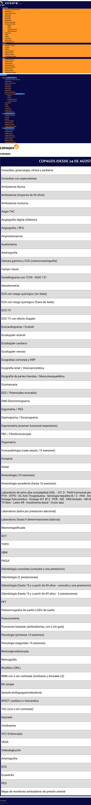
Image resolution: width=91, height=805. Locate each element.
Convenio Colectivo (9, 51)
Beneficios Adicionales (10, 22)
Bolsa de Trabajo (9, 69)
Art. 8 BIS (7, 47)
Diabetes (9, 26)
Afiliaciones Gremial (9, 54)
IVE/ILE (9, 27)
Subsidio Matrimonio (9, 65)
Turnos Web (8, 38)
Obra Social (5, 8)
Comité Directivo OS (9, 42)
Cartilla (6, 35)
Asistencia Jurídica (9, 52)
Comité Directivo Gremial (10, 56)
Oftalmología (8, 15)
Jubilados (7, 49)
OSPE (5, 800)
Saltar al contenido (4, 0)
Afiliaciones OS (8, 40)
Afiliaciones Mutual (9, 70)
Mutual (3, 58)
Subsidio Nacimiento (9, 60)
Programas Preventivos (10, 24)
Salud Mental (8, 18)
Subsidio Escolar (8, 63)
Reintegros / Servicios (10, 45)
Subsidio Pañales (9, 61)
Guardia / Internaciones (10, 13)
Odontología (8, 33)
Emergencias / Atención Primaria (12, 9)
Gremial (4, 44)
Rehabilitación (8, 20)
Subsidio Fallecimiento (10, 67)
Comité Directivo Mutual (10, 72)
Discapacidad (8, 17)
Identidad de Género (12, 29)
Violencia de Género (12, 31)
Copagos (7, 36)
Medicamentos (8, 11)
